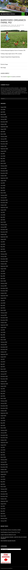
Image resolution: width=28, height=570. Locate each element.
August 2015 (3, 415)
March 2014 (3, 457)
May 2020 (3, 276)
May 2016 (3, 393)
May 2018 (3, 334)
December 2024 (4, 141)
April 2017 (3, 366)
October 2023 (4, 175)
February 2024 (4, 165)
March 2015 (3, 427)
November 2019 (4, 290)
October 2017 (4, 352)
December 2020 (4, 258)
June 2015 (3, 420)
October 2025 (4, 124)
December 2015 (4, 405)
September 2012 (4, 501)
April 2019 (3, 307)
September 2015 (4, 413)
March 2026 (3, 114)
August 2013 (3, 474)
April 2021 (3, 249)
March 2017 (3, 369)
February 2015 (4, 430)
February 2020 (4, 283)
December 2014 (4, 435)
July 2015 (3, 418)
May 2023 (3, 187)
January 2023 (4, 197)
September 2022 (4, 207)
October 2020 (4, 263)
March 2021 (3, 251)
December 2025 (4, 121)
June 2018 (3, 332)
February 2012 (4, 518)
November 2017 (4, 349)
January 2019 (4, 315)
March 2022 (3, 222)
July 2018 (3, 329)
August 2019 (3, 298)
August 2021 (3, 239)
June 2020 (3, 273)
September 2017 (4, 354)
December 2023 (4, 170)
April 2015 (3, 425)
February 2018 (4, 342)
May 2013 (3, 481)
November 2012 (4, 496)
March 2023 (3, 192)
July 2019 (3, 300)
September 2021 (4, 236)
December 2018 (4, 317)
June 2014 (3, 449)
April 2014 (3, 454)
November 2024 (4, 143)
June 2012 (3, 508)
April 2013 (3, 484)
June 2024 (3, 156)
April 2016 (3, 396)
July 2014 (3, 447)
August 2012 (3, 503)
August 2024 (3, 151)
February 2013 (4, 489)
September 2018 (4, 325)
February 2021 (4, 254)
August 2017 (3, 356)
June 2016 (3, 391)
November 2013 (4, 467)
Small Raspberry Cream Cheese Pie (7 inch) (10, 532)
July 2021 (3, 241)
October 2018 (4, 322)
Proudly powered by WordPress (6, 568)
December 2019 (4, 288)
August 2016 (3, 386)
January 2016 (4, 403)
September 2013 (4, 471)
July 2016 (3, 388)
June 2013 (3, 479)
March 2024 (3, 163)
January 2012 (4, 520)
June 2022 (3, 214)
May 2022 (3, 217)
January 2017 (4, 374)
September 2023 (4, 178)
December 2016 (4, 376)
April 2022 (3, 219)
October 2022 (4, 205)
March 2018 (3, 339)
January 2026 (4, 119)
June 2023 (3, 185)
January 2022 (4, 227)
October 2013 (4, 469)
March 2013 (3, 486)
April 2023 (3, 190)
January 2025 (4, 138)
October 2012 (4, 498)
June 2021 (3, 244)
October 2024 (4, 146)
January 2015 (4, 432)
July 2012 (3, 506)
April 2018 (3, 337)
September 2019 (4, 295)
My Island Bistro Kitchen (8, 14)
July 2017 (3, 359)
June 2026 (3, 109)
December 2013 (4, 464)
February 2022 (4, 224)
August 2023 (3, 180)
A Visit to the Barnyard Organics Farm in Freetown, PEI (12, 26)
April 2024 (3, 161)
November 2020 (4, 261)
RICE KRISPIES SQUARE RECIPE (8, 540)
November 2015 (4, 408)
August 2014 (3, 445)
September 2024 (4, 148)
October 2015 (4, 410)
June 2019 (3, 303)
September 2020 (4, 266)
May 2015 (3, 423)
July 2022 (3, 212)
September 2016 (4, 383)
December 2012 (4, 494)
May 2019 (3, 305)
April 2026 (3, 112)
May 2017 (3, 364)
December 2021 (4, 229)
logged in (9, 76)
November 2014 (4, 437)
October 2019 (4, 293)
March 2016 (3, 398)
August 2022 (3, 209)
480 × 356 (14, 25)
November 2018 (4, 320)
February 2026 (4, 116)
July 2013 (3, 476)
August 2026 (3, 107)
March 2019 (3, 310)
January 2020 (4, 285)
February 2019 (4, 312)
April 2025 (3, 131)
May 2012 (3, 511)
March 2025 (3, 134)
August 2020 (3, 268)
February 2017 (4, 371)
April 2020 (3, 278)
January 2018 (4, 344)
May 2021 (3, 246)
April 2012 (3, 513)
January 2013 (4, 491)
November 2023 (4, 173)
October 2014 (4, 440)
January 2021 (4, 256)
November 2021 (4, 232)
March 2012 (3, 516)
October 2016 (4, 381)
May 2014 (3, 452)
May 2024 (3, 158)
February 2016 (4, 400)
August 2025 (3, 129)
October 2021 (4, 234)
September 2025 (4, 126)
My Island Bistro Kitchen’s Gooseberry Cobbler (11, 529)
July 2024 (3, 153)
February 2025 (4, 136)
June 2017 (3, 361)
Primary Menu (26, 14)
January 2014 (4, 462)
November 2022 (4, 202)
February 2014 (4, 459)
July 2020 (3, 271)
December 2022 (4, 200)
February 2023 (4, 195)
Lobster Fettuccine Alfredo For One (8, 534)
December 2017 (4, 347)
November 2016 (4, 378)
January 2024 (4, 168)
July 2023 (3, 183)
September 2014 (4, 442)
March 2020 (3, 280)
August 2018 (3, 327)
